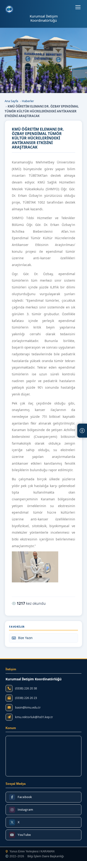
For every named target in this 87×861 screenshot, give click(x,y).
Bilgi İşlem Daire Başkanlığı (45, 856)
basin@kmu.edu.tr (28, 707)
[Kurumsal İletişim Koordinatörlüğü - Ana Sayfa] (9, 9)
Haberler (28, 101)
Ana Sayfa (11, 101)
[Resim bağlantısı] (35, 566)
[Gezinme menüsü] (78, 7)
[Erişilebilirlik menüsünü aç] (82, 431)
